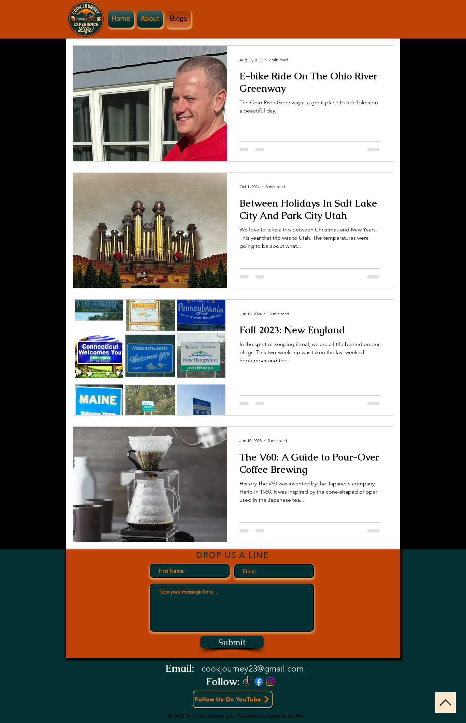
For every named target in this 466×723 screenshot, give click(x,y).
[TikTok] (247, 681)
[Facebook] (258, 681)
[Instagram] (270, 681)
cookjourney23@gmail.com (253, 668)
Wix (298, 715)
